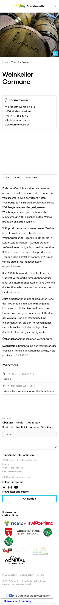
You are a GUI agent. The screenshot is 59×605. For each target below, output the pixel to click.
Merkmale (31, 177)
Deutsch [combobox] (8, 434)
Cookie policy (27, 574)
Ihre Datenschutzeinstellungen (31, 595)
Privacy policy (9, 574)
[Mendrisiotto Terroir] (40, 550)
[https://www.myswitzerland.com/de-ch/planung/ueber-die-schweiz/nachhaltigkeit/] (47, 532)
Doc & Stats (33, 422)
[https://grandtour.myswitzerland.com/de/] (8, 532)
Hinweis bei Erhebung (17, 601)
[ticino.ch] (15, 522)
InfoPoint (21, 427)
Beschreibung (12, 177)
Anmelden (29, 498)
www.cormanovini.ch (17, 124)
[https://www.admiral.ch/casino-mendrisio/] (15, 559)
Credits (40, 574)
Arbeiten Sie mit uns (41, 427)
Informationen (18, 100)
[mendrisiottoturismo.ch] (4, 6)
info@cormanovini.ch (17, 120)
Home (5, 62)
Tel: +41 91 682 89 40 (16, 115)
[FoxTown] (15, 550)
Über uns (7, 422)
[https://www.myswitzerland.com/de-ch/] (40, 522)
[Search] (55, 6)
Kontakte (7, 427)
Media (19, 422)
